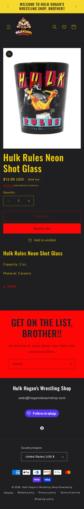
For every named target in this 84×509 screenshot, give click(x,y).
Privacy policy (47, 492)
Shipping (8, 185)
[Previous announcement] (8, 6)
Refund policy (26, 492)
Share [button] (12, 286)
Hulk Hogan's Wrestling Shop (40, 487)
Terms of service (70, 492)
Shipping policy (44, 499)
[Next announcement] (76, 6)
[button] (8, 27)
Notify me (42, 228)
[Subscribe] (70, 364)
